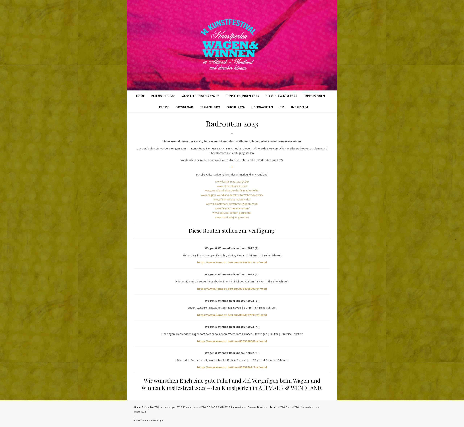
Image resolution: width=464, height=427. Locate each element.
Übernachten (262, 107)
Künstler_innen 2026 (242, 96)
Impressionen (314, 96)
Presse (164, 107)
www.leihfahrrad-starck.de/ (232, 181)
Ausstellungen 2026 (198, 96)
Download (184, 107)
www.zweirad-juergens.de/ (232, 217)
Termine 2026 (210, 107)
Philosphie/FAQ (163, 96)
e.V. (282, 107)
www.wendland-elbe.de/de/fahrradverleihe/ (232, 190)
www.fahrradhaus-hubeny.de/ (232, 199)
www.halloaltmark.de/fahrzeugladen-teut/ (232, 204)
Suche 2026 (236, 107)
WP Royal (158, 420)
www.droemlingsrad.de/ (232, 186)
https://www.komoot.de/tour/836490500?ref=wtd (232, 288)
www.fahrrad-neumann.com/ (232, 208)
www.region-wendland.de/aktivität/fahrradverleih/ (232, 195)
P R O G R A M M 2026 (281, 96)
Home (140, 96)
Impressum (299, 107)
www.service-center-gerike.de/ (232, 212)
